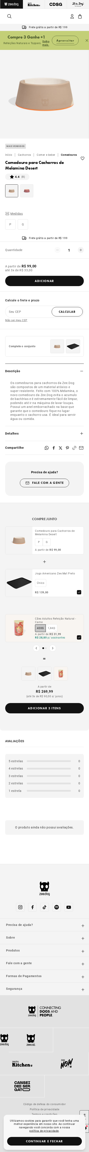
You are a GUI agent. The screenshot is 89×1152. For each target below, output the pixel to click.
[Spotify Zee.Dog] (56, 907)
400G (40, 628)
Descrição (12, 371)
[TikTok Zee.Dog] (44, 907)
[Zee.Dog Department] (11, 4)
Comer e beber (46, 154)
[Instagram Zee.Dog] (20, 907)
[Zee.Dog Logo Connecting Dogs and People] (44, 1011)
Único (40, 582)
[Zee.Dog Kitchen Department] (34, 4)
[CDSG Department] (56, 4)
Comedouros (69, 154)
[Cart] (80, 16)
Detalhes (12, 433)
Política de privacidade (44, 1109)
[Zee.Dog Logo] (4, 1040)
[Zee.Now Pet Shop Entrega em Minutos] (66, 1063)
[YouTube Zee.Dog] (68, 907)
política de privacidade (44, 1130)
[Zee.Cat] (31, 1040)
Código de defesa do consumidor (44, 1104)
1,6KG (51, 628)
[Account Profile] (72, 16)
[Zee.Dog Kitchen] (22, 1063)
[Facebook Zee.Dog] (32, 907)
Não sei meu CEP (16, 320)
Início (8, 154)
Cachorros (24, 154)
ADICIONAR (44, 281)
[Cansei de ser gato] (22, 1086)
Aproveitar (65, 40)
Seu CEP (15, 312)
